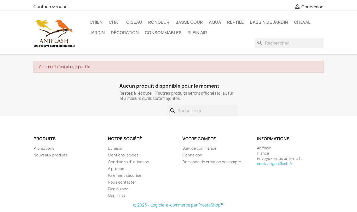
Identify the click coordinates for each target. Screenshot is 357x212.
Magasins (116, 195)
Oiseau (134, 22)
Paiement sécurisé (124, 175)
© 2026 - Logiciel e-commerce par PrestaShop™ (178, 205)
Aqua (215, 22)
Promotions (43, 148)
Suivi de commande (199, 148)
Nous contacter (122, 182)
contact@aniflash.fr (274, 163)
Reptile (235, 22)
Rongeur (158, 22)
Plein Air (197, 32)
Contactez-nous (50, 6)
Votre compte (199, 139)
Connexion (192, 155)
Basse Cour (189, 22)
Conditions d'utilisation (128, 161)
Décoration (125, 32)
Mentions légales (123, 155)
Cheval (302, 22)
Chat (114, 22)
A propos (116, 168)
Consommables (163, 32)
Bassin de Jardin (269, 22)
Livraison (116, 148)
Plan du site (118, 188)
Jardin (97, 32)
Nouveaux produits (50, 155)
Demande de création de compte (211, 161)
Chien (96, 22)
